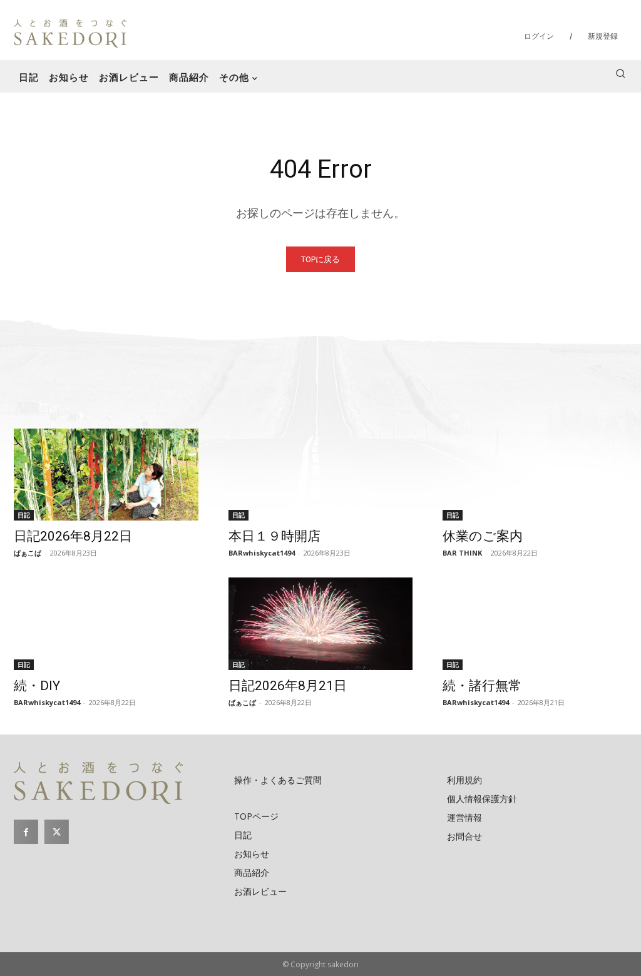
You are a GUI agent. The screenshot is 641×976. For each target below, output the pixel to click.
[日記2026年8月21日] (320, 623)
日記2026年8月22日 (73, 536)
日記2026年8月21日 (287, 685)
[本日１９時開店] (320, 475)
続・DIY (37, 685)
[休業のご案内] (535, 475)
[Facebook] (26, 832)
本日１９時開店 (274, 536)
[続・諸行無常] (535, 623)
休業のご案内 (483, 536)
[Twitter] (56, 832)
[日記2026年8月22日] (106, 475)
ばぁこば (27, 552)
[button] (620, 73)
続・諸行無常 (482, 685)
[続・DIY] (106, 623)
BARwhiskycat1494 (261, 552)
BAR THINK (462, 552)
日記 (24, 515)
